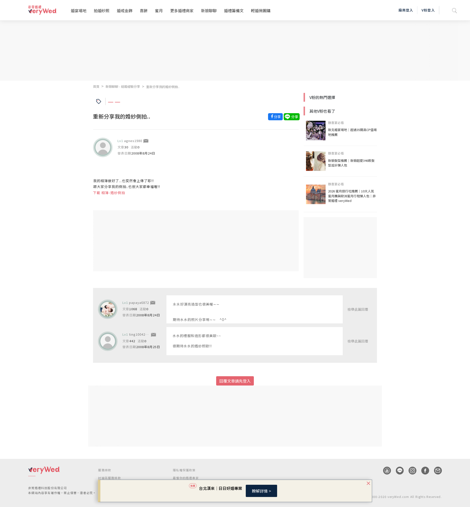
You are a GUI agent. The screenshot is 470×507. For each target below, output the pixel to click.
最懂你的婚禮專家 (186, 478)
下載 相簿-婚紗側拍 (109, 192)
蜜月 (159, 10)
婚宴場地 (78, 10)
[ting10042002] (107, 341)
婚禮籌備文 (234, 10)
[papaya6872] (107, 309)
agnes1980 (133, 140)
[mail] (435, 470)
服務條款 (104, 470)
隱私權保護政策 (184, 470)
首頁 (96, 86)
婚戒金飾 (124, 10)
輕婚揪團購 (260, 10)
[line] (397, 470)
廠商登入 (406, 10)
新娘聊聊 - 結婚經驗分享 (123, 86)
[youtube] (384, 470)
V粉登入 (428, 10)
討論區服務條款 (109, 478)
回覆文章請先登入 (235, 381)
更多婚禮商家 (182, 10)
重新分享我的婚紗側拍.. (162, 86)
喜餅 (144, 10)
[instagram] (410, 470)
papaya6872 (139, 302)
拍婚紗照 (101, 10)
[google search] (454, 10)
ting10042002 (140, 334)
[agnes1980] (102, 147)
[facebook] (422, 470)
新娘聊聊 (209, 10)
